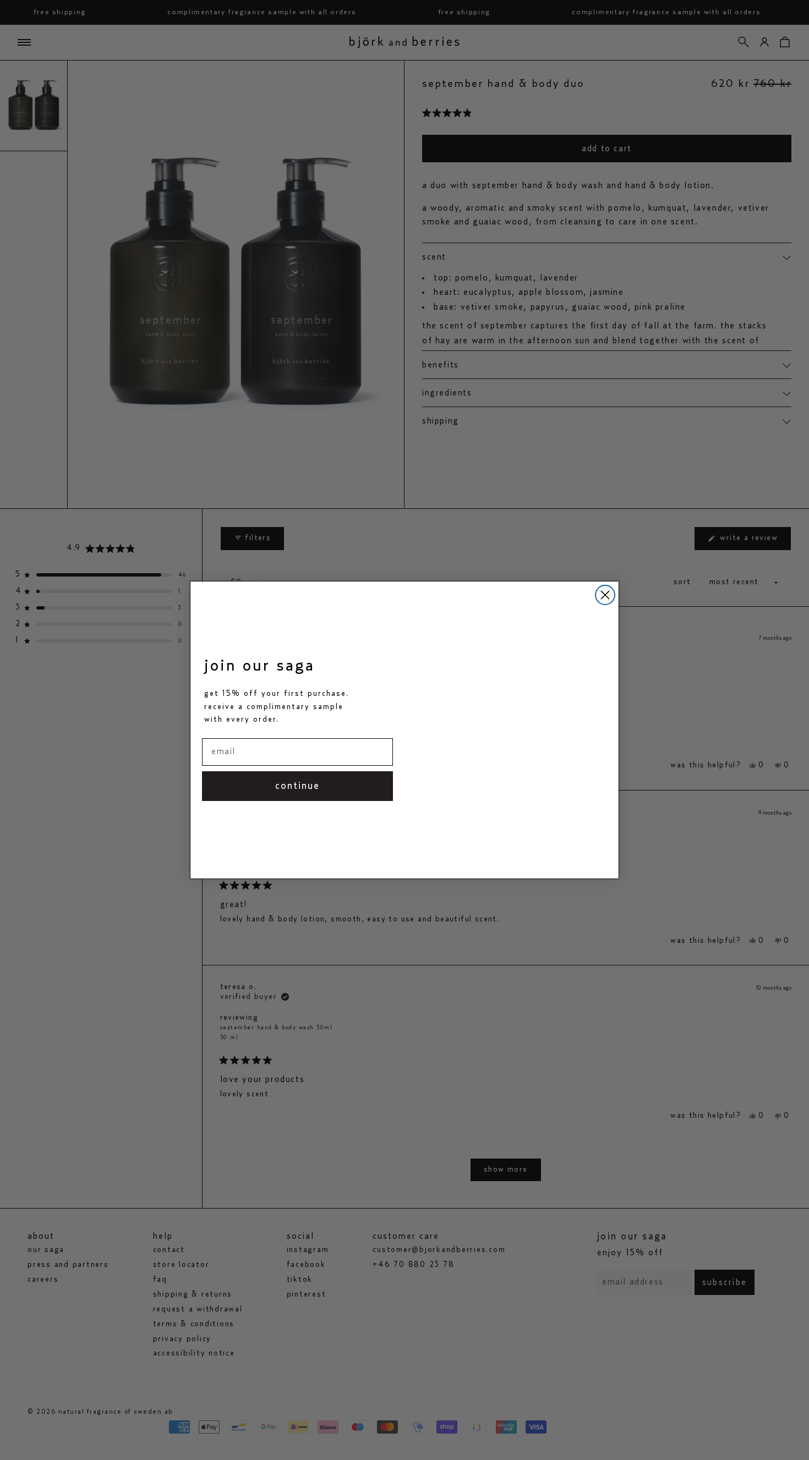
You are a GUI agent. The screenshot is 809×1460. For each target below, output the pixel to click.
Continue (297, 786)
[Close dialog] (605, 595)
